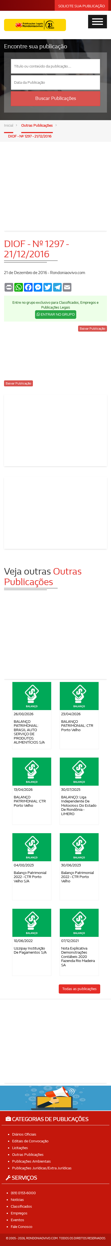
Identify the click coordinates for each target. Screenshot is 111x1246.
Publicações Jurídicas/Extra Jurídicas (42, 1168)
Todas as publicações (79, 989)
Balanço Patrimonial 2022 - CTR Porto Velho (77, 876)
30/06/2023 (71, 865)
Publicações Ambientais (31, 1161)
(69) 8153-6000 (23, 1193)
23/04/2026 (71, 714)
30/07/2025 (70, 789)
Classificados (21, 1206)
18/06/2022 (23, 940)
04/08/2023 (24, 865)
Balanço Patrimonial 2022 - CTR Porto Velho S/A (30, 876)
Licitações (20, 1148)
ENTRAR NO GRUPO (57, 314)
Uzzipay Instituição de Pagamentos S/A (30, 950)
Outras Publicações (37, 125)
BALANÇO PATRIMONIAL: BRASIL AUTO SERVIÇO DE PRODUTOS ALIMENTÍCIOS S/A (29, 732)
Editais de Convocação (30, 1141)
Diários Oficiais (24, 1134)
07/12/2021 (70, 940)
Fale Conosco (21, 1226)
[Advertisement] (55, 182)
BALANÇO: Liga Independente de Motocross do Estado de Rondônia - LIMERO (78, 805)
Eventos (17, 1220)
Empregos (19, 1213)
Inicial (8, 125)
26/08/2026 (23, 714)
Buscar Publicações (55, 98)
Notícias (17, 1199)
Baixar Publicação (92, 328)
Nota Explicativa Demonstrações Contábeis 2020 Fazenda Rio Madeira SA (78, 956)
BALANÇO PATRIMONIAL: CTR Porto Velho (77, 725)
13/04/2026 (23, 789)
